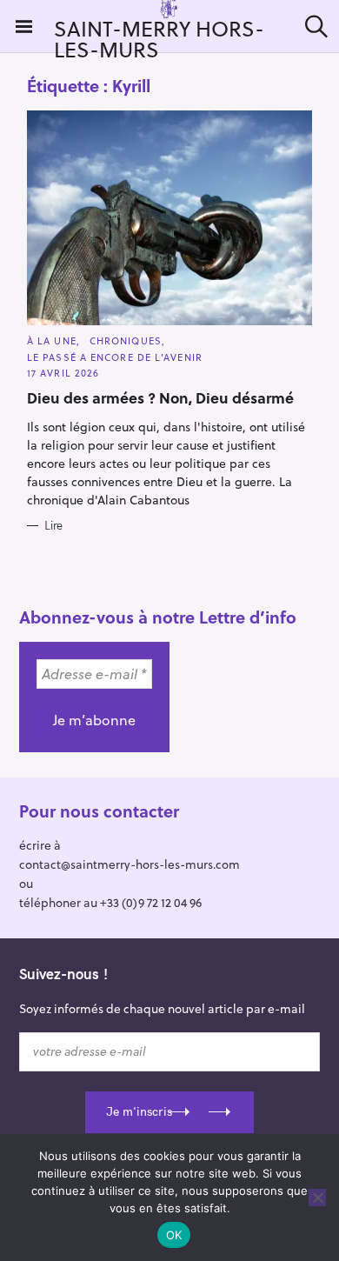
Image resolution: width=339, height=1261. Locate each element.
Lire (53, 525)
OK (174, 1235)
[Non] (317, 1197)
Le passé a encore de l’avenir (115, 357)
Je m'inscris (139, 1111)
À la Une (51, 340)
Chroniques (126, 340)
